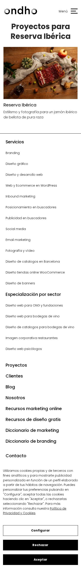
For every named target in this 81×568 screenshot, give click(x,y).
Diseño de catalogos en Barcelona (33, 261)
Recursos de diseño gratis (33, 419)
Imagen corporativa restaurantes (32, 338)
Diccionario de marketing (32, 430)
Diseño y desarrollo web (24, 174)
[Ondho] (20, 11)
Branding (13, 153)
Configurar (40, 530)
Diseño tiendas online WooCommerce (35, 272)
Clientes (14, 376)
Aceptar (41, 559)
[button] (66, 11)
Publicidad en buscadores (26, 218)
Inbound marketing (20, 196)
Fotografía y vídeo (20, 250)
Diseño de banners (20, 283)
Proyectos (16, 365)
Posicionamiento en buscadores (31, 207)
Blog (10, 387)
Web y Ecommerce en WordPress (31, 185)
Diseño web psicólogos (24, 349)
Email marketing (18, 240)
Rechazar (40, 545)
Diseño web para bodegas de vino (33, 316)
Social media (16, 229)
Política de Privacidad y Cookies (34, 510)
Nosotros (15, 398)
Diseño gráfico (17, 164)
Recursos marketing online (34, 409)
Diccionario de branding (31, 441)
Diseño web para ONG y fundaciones (34, 305)
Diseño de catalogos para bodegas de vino (40, 327)
